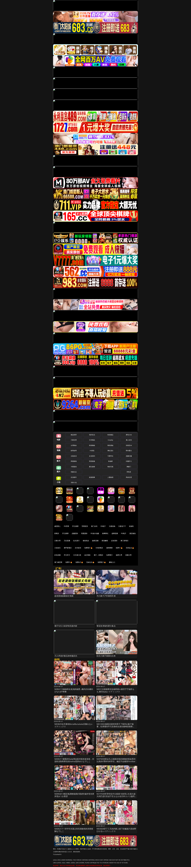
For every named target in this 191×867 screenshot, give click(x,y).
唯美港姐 (110, 445)
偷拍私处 (86, 541)
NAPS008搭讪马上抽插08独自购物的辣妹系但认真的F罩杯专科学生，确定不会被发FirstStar (116, 760)
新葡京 (56, 533)
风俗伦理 (129, 477)
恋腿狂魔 (129, 456)
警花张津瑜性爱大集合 (106, 626)
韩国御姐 (92, 445)
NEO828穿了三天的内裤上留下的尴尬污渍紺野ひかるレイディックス (116, 829)
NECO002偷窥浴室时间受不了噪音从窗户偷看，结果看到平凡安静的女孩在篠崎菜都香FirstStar (115, 726)
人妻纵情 (110, 477)
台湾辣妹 (74, 445)
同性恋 (129, 472)
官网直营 (85, 526)
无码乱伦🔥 (130, 548)
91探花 (92, 451)
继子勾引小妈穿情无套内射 (65, 626)
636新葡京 (99, 548)
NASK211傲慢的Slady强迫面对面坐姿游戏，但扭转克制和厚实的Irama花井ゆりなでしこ (74, 760)
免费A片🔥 (79, 562)
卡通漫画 (74, 467)
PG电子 (103, 526)
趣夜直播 (95, 541)
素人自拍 (129, 440)
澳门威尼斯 (58, 562)
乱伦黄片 (76, 541)
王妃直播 (67, 541)
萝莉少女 (129, 435)
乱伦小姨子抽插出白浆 (106, 656)
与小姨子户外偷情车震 (106, 596)
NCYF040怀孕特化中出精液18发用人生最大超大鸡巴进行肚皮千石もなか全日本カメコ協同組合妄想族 (117, 796)
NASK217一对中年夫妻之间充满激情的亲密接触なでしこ (73, 829)
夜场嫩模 (105, 541)
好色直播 (57, 555)
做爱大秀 (119, 555)
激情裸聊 (109, 548)
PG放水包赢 (95, 533)
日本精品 (92, 440)
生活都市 (74, 477)
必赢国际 (75, 533)
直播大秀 (128, 555)
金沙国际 (87, 555)
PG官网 (66, 526)
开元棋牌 (75, 526)
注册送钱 (112, 526)
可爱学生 (110, 456)
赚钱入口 (112, 562)
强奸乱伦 (92, 435)
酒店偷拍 (132, 533)
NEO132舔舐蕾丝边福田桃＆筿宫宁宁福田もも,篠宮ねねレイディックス (115, 690)
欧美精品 (110, 435)
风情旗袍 (74, 461)
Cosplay (110, 440)
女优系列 (92, 456)
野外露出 (129, 451)
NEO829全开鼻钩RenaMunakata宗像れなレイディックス (73, 725)
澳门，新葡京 (98, 555)
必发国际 (114, 541)
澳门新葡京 (124, 541)
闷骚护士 (129, 461)
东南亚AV (129, 445)
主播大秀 (57, 541)
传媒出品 (74, 472)
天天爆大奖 (77, 555)
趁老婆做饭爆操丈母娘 (64, 596)
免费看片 (109, 555)
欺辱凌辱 (74, 451)
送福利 (131, 526)
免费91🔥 (68, 562)
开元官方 (67, 555)
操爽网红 (105, 533)
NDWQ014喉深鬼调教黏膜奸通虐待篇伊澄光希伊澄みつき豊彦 (74, 795)
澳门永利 (94, 526)
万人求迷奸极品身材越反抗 (65, 656)
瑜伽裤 (110, 461)
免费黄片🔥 (102, 562)
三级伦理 (74, 440)
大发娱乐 (57, 548)
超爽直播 (115, 533)
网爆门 (129, 467)
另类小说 (74, 482)
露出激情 (92, 467)
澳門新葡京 (68, 548)
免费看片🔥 (88, 548)
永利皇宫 (78, 548)
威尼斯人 (57, 526)
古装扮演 (74, 456)
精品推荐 (74, 435)
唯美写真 (110, 467)
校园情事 (92, 477)
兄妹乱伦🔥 (90, 562)
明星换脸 (92, 461)
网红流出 (110, 451)
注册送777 (122, 526)
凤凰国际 (84, 533)
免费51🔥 (119, 548)
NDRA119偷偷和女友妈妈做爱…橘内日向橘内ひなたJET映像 (73, 690)
